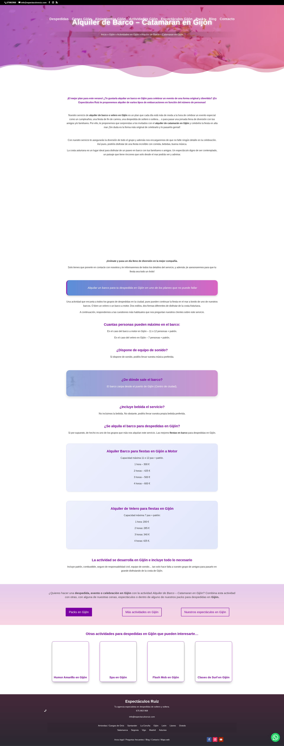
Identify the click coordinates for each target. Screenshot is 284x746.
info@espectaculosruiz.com (142, 717)
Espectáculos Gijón (176, 19)
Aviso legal (119, 740)
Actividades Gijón (143, 19)
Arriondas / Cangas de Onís (111, 725)
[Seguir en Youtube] (221, 739)
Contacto (227, 19)
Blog (212, 19)
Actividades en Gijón (128, 34)
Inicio (104, 34)
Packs (201, 19)
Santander (132, 725)
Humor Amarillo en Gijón (70, 677)
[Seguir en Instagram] (215, 739)
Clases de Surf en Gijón (214, 677)
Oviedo (182, 725)
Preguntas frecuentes (135, 740)
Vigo (144, 730)
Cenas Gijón (82, 19)
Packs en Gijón (79, 612)
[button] (275, 737)
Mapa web (165, 740)
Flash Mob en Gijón (166, 677)
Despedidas (59, 19)
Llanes (173, 725)
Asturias (163, 730)
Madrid (152, 730)
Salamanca (122, 730)
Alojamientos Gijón (110, 19)
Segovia (135, 730)
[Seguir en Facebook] (209, 739)
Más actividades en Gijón (141, 612)
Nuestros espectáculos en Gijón (205, 612)
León (164, 725)
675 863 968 (142, 710)
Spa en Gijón (118, 677)
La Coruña (145, 725)
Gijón (112, 34)
